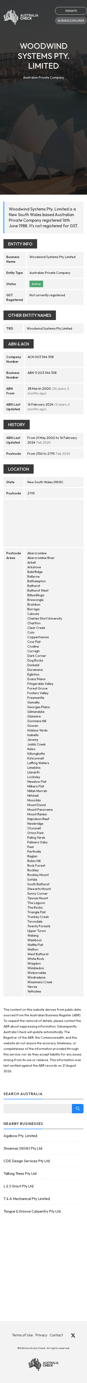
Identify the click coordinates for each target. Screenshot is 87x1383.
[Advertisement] (43, 126)
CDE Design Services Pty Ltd (26, 1161)
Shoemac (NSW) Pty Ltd (22, 1148)
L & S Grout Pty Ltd (18, 1186)
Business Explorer (71, 20)
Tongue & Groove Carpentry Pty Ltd (32, 1211)
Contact (56, 1335)
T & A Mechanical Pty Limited (26, 1198)
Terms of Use (22, 1335)
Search (78, 1108)
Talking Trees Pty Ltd (19, 1173)
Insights (71, 11)
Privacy (41, 1335)
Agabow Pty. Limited (20, 1135)
